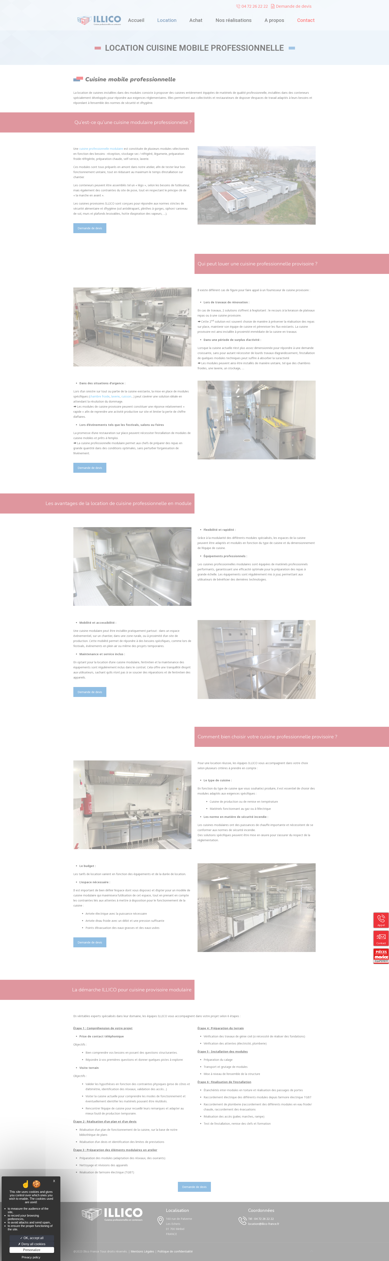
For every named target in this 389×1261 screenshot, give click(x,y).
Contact (381, 943)
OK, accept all (33, 1238)
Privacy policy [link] (31, 1257)
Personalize (31, 1250)
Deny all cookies (33, 1244)
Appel (381, 925)
